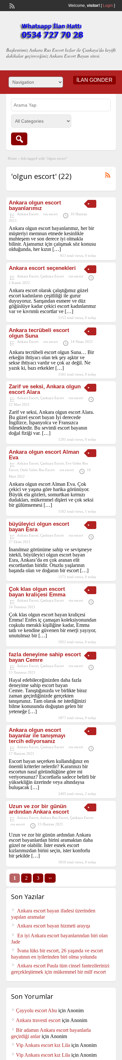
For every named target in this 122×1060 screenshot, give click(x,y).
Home (12, 158)
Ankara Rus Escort (54, 818)
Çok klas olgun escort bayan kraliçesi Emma (37, 592)
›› (50, 878)
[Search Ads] (19, 138)
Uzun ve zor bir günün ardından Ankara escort (39, 809)
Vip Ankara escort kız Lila (43, 1045)
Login (108, 5)
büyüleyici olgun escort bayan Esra (39, 527)
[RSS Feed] (11, 5)
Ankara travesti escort (38, 1020)
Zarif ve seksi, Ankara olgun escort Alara (45, 389)
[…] (56, 249)
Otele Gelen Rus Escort (37, 470)
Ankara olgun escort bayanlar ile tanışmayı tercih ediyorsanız (37, 735)
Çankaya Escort (52, 276)
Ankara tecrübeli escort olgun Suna (39, 333)
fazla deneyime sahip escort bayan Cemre (45, 657)
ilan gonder (94, 80)
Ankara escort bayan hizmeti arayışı (53, 925)
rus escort (50, 214)
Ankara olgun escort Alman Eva (44, 455)
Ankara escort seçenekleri (42, 268)
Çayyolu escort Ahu (36, 1010)
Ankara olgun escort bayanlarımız (35, 205)
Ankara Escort (27, 214)
